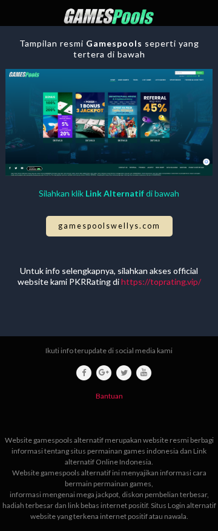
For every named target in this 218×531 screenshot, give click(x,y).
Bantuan (109, 395)
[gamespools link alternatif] (109, 16)
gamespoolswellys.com (109, 225)
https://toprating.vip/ (161, 281)
